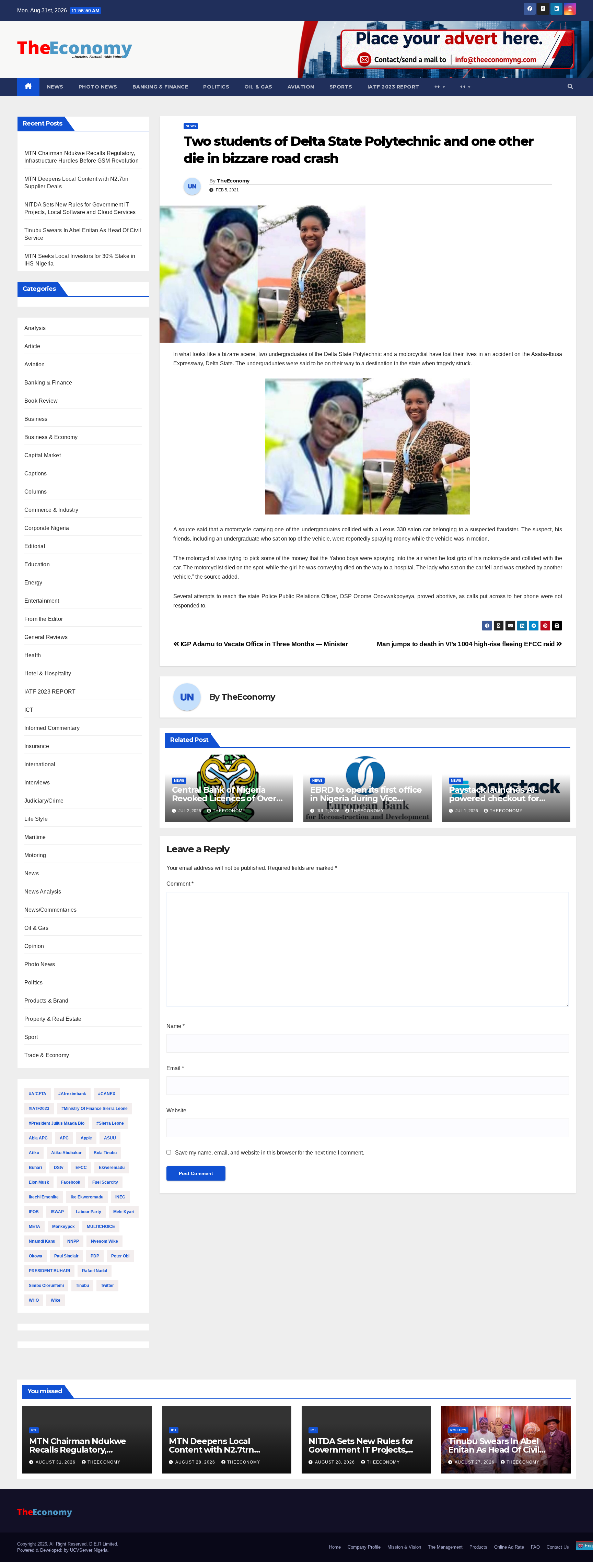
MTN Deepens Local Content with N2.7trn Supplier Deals (211, 1449)
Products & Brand (46, 1001)
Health (32, 655)
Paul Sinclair (66, 1256)
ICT (29, 710)
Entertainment (41, 601)
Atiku (34, 1152)
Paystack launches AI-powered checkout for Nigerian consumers (494, 798)
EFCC (81, 1167)
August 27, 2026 (475, 1462)
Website (176, 1110)
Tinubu (82, 1285)
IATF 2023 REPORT (393, 87)
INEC (120, 1197)
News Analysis (42, 892)
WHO (34, 1300)
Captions (35, 473)
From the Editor (43, 619)
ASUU (110, 1138)
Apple (86, 1138)
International (40, 764)
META (34, 1226)
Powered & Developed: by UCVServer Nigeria (62, 1550)
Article (32, 346)
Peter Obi (120, 1256)
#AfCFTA (37, 1093)
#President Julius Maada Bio (56, 1123)
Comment (180, 884)
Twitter (107, 1285)
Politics (216, 87)
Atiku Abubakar (66, 1152)
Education (37, 564)
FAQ (535, 1547)
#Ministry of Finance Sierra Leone (94, 1108)
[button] (570, 87)
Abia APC (38, 1138)
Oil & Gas (258, 87)
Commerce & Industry (51, 510)
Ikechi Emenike (44, 1197)
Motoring (35, 855)
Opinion (34, 946)
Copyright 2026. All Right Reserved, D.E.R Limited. (67, 1544)
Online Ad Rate (509, 1547)
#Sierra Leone (110, 1123)
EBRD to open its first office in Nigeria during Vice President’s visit (365, 798)
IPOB (34, 1211)
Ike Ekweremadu (87, 1197)
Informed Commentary (52, 728)
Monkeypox (63, 1226)
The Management (445, 1547)
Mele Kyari (123, 1211)
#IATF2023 (39, 1108)
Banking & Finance (160, 87)
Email (175, 1068)
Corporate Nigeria (46, 528)
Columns (35, 492)
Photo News (98, 87)
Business (36, 419)
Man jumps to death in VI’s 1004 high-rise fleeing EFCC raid (466, 644)
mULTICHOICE (101, 1226)
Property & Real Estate (52, 1019)
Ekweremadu (112, 1167)
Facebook (70, 1182)
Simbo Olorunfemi (46, 1285)
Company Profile (364, 1547)
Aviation (301, 87)
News (55, 87)
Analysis (35, 328)
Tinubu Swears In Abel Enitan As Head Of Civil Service (493, 1449)
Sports (340, 87)
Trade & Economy (46, 1055)
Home (335, 1547)
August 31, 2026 (56, 1462)
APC (64, 1138)
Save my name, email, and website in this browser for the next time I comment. (269, 1153)
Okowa (35, 1256)
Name (175, 1026)
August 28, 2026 (196, 1462)
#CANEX (106, 1093)
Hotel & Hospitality (47, 673)
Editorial (34, 546)
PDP (95, 1256)
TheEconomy (233, 181)
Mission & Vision (404, 1547)
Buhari (35, 1167)
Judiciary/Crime (43, 801)
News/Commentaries (50, 910)
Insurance (36, 746)
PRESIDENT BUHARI (49, 1270)
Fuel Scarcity (105, 1182)
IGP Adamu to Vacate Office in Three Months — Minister (263, 644)
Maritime (35, 837)
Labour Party (88, 1211)
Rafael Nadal (94, 1270)
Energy (33, 582)
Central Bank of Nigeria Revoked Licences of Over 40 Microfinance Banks (224, 798)
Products (478, 1547)
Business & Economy (51, 437)
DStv (58, 1167)
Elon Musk (39, 1182)
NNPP (73, 1241)
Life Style (36, 819)
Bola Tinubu (105, 1152)
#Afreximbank (72, 1093)
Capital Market (42, 455)
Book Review (41, 401)
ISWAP (57, 1211)
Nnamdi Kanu (42, 1241)
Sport (31, 1037)
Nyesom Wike (104, 1241)
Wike (55, 1300)
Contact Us (558, 1547)
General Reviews (46, 637)
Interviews (37, 782)
